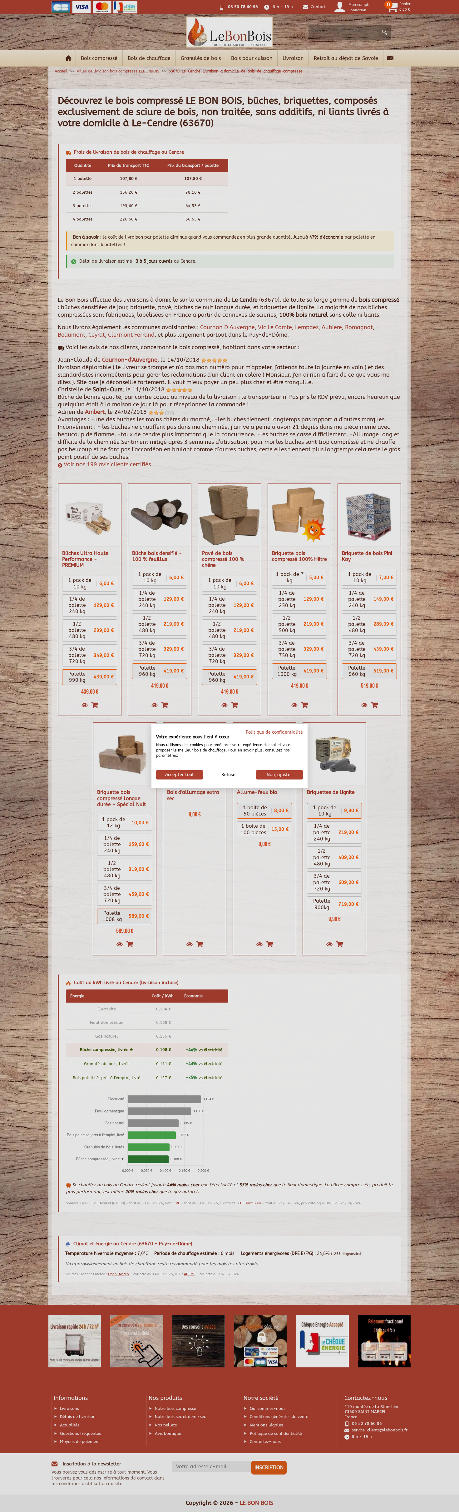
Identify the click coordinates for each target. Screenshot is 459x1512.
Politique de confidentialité (274, 732)
